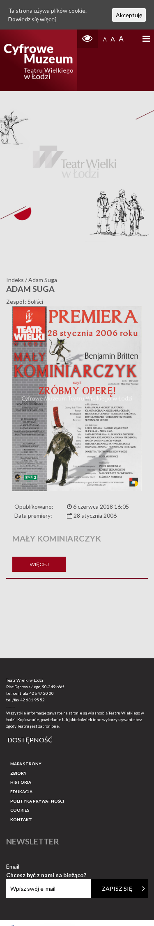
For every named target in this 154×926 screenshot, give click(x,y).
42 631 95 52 (32, 699)
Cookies (20, 810)
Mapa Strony (25, 763)
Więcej (39, 564)
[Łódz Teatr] (38, 60)
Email (46, 867)
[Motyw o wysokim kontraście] (87, 39)
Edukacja (21, 791)
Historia (20, 782)
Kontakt (21, 819)
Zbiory (18, 773)
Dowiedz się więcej (32, 19)
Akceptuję (129, 14)
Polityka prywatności (37, 801)
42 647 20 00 (41, 693)
